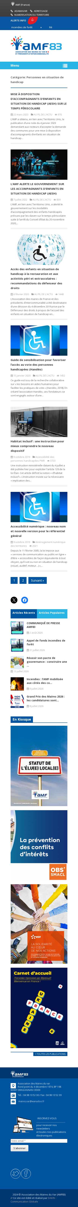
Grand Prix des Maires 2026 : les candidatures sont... (46, 698)
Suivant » (37, 580)
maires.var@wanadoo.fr (31, 1101)
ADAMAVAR (20, 11)
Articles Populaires (52, 612)
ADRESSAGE (41, 11)
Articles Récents (23, 612)
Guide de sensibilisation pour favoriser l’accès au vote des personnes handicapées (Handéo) (38, 364)
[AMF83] (36, 54)
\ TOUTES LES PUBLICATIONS (50, 1054)
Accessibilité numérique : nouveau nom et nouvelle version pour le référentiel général (38, 531)
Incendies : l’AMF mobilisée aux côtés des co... (45, 681)
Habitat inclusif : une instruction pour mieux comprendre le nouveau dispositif (37, 446)
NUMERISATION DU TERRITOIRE (31, 14)
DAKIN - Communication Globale (33, 1199)
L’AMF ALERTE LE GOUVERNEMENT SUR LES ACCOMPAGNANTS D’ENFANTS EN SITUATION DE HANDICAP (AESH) (37, 188)
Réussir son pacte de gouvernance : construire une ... (47, 661)
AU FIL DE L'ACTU (43, 114)
